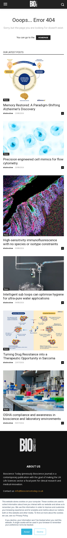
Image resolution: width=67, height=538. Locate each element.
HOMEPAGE (43, 38)
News (6, 100)
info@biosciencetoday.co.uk (29, 490)
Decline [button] (40, 531)
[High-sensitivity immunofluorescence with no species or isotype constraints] (33, 205)
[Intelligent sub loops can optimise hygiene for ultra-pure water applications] (33, 273)
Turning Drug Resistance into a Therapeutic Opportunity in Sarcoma (29, 356)
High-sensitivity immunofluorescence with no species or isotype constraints (30, 242)
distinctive (8, 113)
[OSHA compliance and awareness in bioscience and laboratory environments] (33, 390)
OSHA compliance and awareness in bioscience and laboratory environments (32, 417)
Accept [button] (27, 531)
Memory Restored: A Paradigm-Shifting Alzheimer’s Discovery (31, 107)
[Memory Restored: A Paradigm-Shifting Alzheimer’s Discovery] (33, 80)
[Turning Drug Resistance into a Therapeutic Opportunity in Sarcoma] (33, 331)
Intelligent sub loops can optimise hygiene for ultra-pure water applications (33, 296)
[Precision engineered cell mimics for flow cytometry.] (33, 138)
